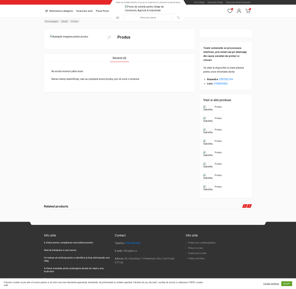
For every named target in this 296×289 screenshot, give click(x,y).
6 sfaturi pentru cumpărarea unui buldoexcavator (68, 242)
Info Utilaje (199, 2)
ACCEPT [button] (286, 284)
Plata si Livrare (195, 248)
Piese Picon (102, 11)
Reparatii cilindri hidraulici (238, 2)
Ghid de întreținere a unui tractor (60, 250)
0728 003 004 (132, 243)
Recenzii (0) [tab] (119, 58)
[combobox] (148, 17)
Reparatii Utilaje (215, 2)
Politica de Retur (196, 258)
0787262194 (226, 79)
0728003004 (220, 83)
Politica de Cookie (197, 253)
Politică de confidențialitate (202, 242)
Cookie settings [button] (271, 283)
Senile (65, 21)
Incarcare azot (84, 11)
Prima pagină (51, 21)
